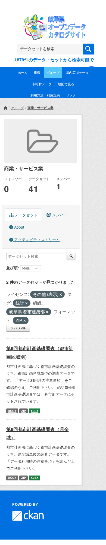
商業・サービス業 (40, 107)
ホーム (22, 72)
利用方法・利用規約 (45, 95)
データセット (26, 214)
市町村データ (42, 83)
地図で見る (66, 83)
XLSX (34, 411)
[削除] (61, 294)
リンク (71, 95)
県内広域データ (77, 72)
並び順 (12, 267)
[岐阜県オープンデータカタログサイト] (53, 17)
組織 (37, 72)
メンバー (59, 214)
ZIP (23, 411)
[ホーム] (5, 107)
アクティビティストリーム (36, 239)
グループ (53, 72)
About (18, 227)
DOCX (12, 411)
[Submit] (71, 256)
